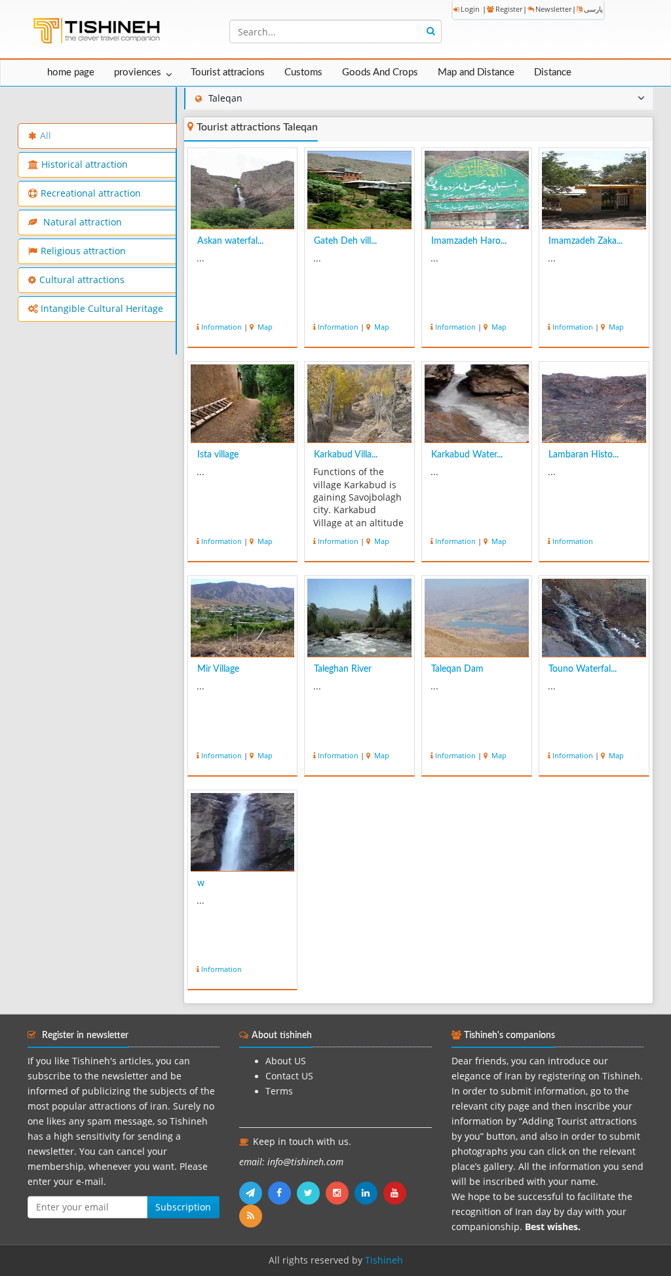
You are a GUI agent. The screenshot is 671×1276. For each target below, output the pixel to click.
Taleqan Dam (457, 669)
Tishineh (384, 1260)
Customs (303, 72)
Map (264, 327)
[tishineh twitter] (311, 1193)
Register (508, 9)
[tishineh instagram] (340, 1193)
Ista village (218, 454)
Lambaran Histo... (583, 454)
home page (70, 72)
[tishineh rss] (252, 1216)
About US (285, 1061)
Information (221, 327)
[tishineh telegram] (253, 1193)
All (45, 136)
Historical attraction (84, 164)
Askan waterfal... (230, 241)
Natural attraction (81, 222)
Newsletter (553, 9)
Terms (279, 1091)
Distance (552, 72)
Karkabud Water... (467, 454)
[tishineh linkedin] (369, 1193)
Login (470, 9)
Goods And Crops (380, 72)
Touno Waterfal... (582, 669)
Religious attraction (83, 251)
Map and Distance (476, 72)
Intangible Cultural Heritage (102, 309)
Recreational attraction (91, 193)
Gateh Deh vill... (345, 241)
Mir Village (218, 669)
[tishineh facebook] (282, 1193)
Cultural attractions (82, 280)
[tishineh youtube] (396, 1193)
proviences (137, 72)
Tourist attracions (228, 72)
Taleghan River (343, 669)
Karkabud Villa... (345, 454)
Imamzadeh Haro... (469, 241)
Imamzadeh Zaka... (585, 241)
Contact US (289, 1076)
